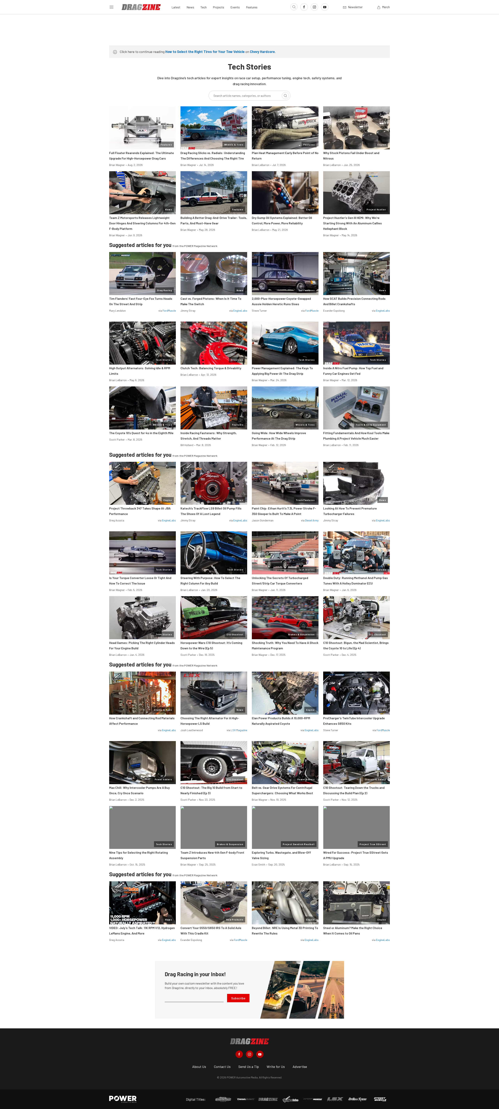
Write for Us (276, 1066)
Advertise (300, 1066)
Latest (176, 7)
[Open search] (293, 6)
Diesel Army (312, 520)
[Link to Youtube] (324, 7)
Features (251, 7)
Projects (218, 7)
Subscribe (238, 998)
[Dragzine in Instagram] (249, 1054)
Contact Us (222, 1066)
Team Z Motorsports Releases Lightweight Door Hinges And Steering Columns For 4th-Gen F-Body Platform (142, 223)
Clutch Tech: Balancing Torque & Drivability (210, 368)
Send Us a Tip (248, 1066)
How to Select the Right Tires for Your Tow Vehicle (205, 51)
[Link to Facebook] (304, 7)
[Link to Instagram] (314, 7)
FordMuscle (169, 310)
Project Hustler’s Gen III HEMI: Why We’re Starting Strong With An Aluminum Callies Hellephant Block (352, 223)
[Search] (285, 95)
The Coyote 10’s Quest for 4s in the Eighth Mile (141, 433)
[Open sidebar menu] (111, 7)
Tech (203, 7)
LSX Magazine (239, 730)
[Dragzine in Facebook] (239, 1054)
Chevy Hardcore (262, 51)
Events (235, 7)
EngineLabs (240, 310)
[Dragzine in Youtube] (260, 1054)
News (190, 7)
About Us (199, 1066)
